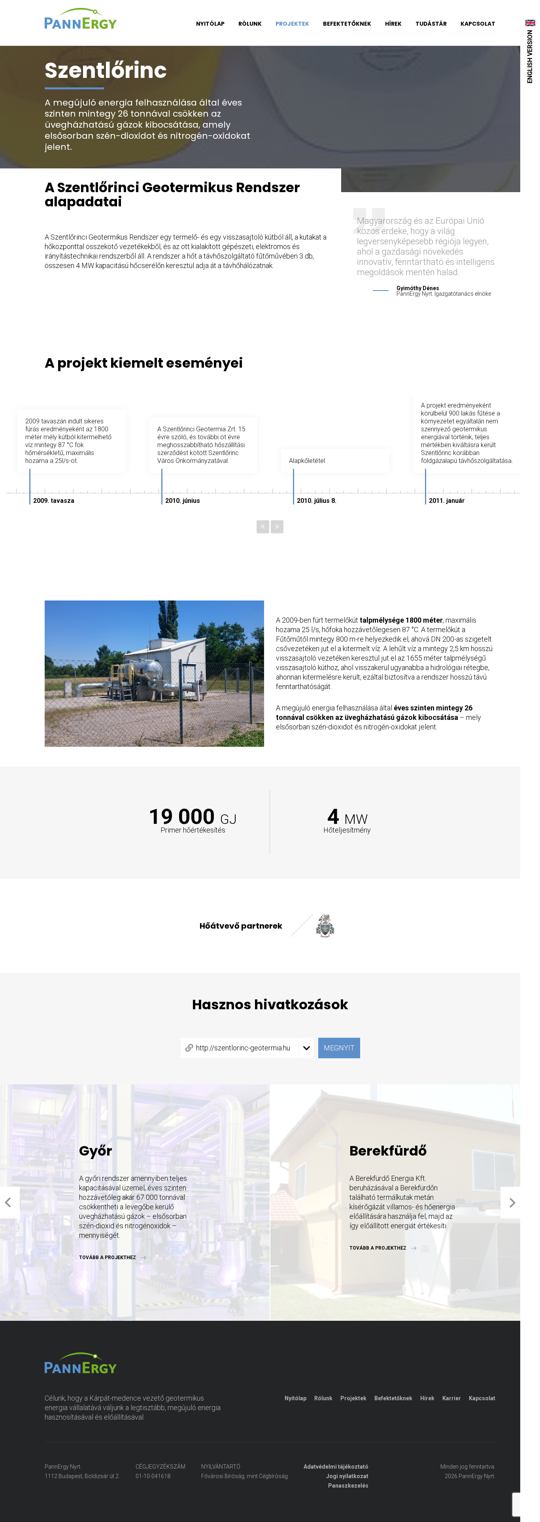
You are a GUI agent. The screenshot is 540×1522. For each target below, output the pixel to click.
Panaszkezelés (348, 1485)
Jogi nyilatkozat (347, 1476)
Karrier (451, 1398)
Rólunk (250, 24)
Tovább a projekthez (107, 1257)
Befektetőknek (347, 24)
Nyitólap (210, 24)
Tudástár (431, 24)
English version (530, 56)
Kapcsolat (478, 24)
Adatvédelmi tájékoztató (336, 1466)
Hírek (393, 24)
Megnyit (339, 1048)
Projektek (292, 24)
